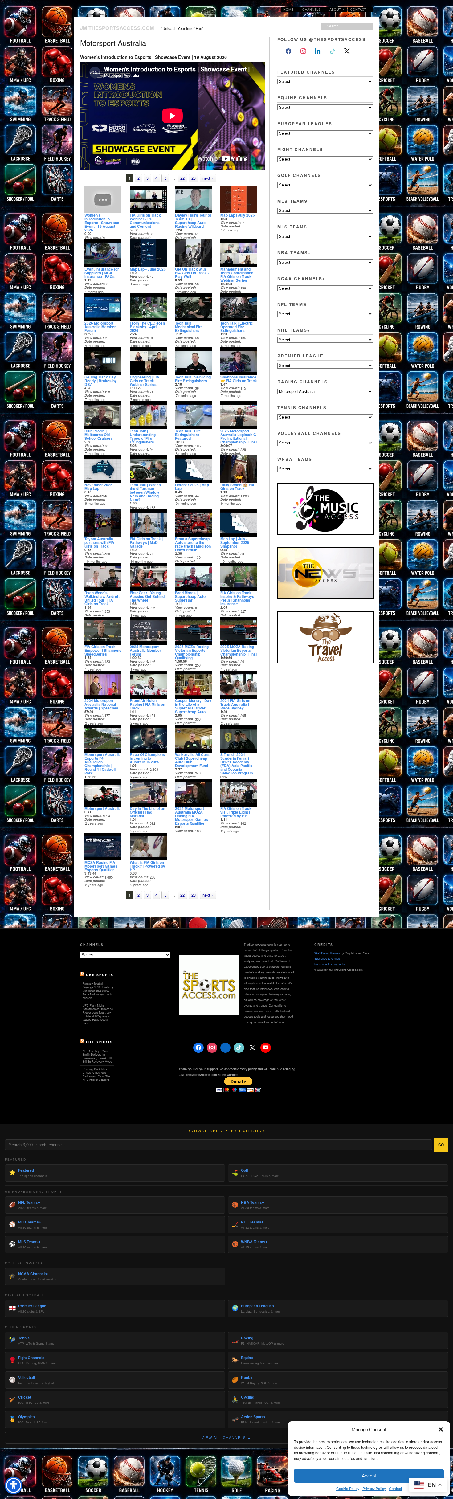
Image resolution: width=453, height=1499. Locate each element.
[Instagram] (303, 51)
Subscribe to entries (327, 958)
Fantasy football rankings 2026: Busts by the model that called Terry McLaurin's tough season (98, 990)
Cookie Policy (347, 1488)
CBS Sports (99, 974)
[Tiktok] (332, 51)
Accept (369, 1475)
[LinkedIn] (317, 51)
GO (441, 1145)
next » (208, 178)
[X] (347, 51)
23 (193, 178)
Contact (395, 1488)
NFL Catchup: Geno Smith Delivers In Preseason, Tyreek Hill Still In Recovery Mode (97, 1056)
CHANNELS (311, 9)
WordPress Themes (327, 953)
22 (182, 178)
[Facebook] (288, 51)
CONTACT (358, 9)
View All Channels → (226, 1438)
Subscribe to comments (329, 964)
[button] (441, 1429)
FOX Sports (99, 1041)
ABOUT (334, 9)
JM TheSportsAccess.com (117, 27)
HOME (288, 9)
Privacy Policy (374, 1488)
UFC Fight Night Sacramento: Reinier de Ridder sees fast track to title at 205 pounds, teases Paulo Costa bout (98, 1014)
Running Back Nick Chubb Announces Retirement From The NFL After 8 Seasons (96, 1074)
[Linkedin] (225, 1048)
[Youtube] (265, 1048)
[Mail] (361, 51)
